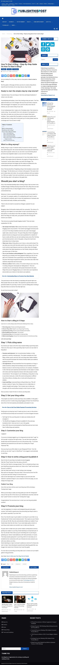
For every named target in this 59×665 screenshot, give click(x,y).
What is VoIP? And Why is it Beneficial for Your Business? (32, 605)
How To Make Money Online (34, 567)
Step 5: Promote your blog (8, 140)
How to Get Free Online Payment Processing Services (19, 606)
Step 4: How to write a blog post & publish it (12, 137)
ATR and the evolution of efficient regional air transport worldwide (51, 106)
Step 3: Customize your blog (9, 136)
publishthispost (14, 71)
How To (33, 3)
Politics (45, 3)
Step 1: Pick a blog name (8, 133)
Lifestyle (41, 3)
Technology (5, 25)
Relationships (50, 3)
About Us (5, 622)
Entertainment (21, 21)
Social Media (4, 5)
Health (29, 21)
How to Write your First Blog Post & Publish (18, 556)
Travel (13, 5)
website (24, 564)
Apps (7, 3)
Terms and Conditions (8, 632)
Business (11, 21)
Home (4, 627)
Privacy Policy (6, 629)
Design (16, 3)
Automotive (11, 3)
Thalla (15, 611)
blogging (3, 69)
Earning (9, 69)
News (13, 25)
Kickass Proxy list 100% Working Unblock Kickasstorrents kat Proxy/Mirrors (51, 120)
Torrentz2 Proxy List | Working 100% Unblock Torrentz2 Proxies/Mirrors (51, 134)
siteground (18, 564)
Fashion (20, 3)
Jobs (37, 3)
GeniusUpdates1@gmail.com (48, 95)
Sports (9, 5)
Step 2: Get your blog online (9, 134)
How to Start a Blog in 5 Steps (9, 131)
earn (12, 564)
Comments (53, 99)
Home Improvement (27, 3)
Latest (45, 99)
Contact (3, 3)
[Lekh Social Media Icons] (43, 44)
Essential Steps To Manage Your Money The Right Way (7, 567)
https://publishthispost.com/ (16, 587)
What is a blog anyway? (7, 128)
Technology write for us (29, 580)
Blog (8, 564)
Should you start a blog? (8, 130)
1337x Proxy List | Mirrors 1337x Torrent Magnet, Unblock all (51, 148)
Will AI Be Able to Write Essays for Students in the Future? (7, 606)
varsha (48, 113)
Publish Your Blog (8, 138)
